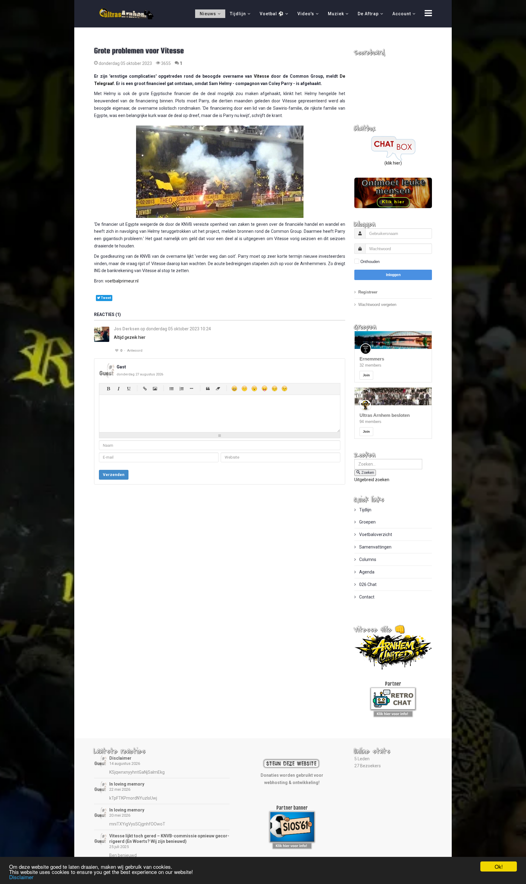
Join (366, 375)
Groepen (367, 522)
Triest (274, 388)
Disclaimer (120, 758)
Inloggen (393, 275)
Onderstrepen (128, 388)
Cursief (118, 388)
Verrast (254, 388)
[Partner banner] (393, 712)
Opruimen (218, 388)
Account (401, 13)
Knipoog (284, 388)
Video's (305, 13)
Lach (244, 388)
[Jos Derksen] (101, 334)
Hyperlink (145, 388)
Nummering (181, 388)
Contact (366, 597)
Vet (108, 388)
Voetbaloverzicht (375, 534)
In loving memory (126, 784)
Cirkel (171, 388)
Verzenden (113, 474)
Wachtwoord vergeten (377, 304)
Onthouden (370, 261)
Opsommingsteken (191, 388)
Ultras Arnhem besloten (384, 415)
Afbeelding (155, 388)
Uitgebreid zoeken (371, 479)
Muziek (336, 13)
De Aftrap (368, 13)
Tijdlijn (238, 13)
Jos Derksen (126, 328)
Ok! (499, 866)
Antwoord (134, 351)
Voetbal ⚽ (272, 13)
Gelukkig (234, 388)
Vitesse (261, 76)
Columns (367, 559)
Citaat (208, 388)
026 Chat (367, 584)
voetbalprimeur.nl (122, 281)
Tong (264, 388)
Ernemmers (371, 358)
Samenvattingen (374, 547)
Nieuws (208, 13)
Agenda (366, 572)
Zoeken (367, 472)
